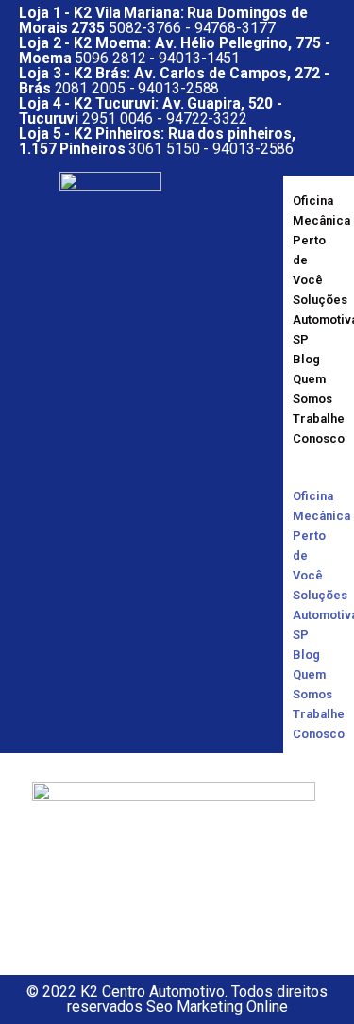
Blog (306, 359)
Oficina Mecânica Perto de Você (321, 240)
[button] (301, 467)
